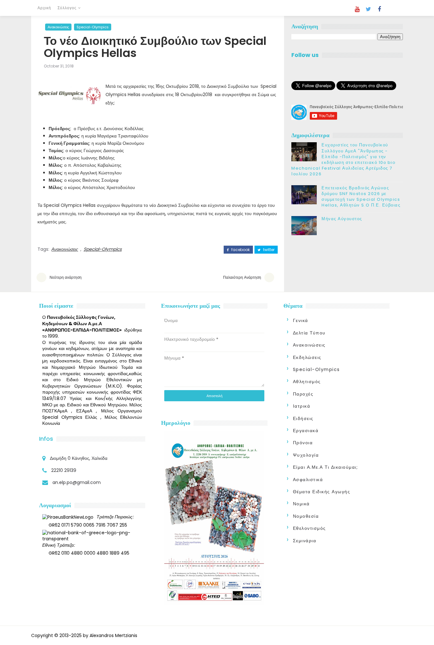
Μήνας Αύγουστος (342, 219)
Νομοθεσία (306, 516)
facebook (240, 250)
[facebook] (379, 9)
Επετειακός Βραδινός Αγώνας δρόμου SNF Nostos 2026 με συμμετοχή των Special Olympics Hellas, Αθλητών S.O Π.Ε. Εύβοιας (361, 196)
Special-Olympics (93, 27)
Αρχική (44, 8)
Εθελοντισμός (309, 528)
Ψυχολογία (306, 455)
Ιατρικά (301, 406)
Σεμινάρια (304, 540)
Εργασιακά (306, 430)
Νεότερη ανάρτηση (66, 277)
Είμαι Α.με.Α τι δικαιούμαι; (325, 467)
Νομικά (301, 504)
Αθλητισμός (307, 381)
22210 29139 (63, 470)
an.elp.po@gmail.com (76, 482)
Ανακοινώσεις (58, 27)
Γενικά (300, 320)
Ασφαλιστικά (308, 479)
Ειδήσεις (303, 418)
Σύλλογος (67, 8)
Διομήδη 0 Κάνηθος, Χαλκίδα (78, 458)
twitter (268, 250)
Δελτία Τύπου (309, 333)
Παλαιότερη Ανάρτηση (242, 277)
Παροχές (303, 394)
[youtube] (357, 9)
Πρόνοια (303, 442)
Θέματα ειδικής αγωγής (321, 491)
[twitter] (368, 9)
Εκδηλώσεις (307, 357)
